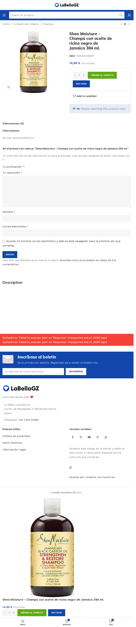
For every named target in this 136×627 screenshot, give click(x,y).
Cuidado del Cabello (26, 24)
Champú (48, 24)
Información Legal (14, 449)
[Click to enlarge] (8, 87)
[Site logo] (66, 4)
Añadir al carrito (102, 75)
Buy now (81, 84)
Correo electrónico (15, 226)
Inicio (5, 24)
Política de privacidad (16, 436)
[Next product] (129, 24)
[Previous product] (121, 24)
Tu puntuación (13, 166)
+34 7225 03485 (28, 419)
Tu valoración (12, 172)
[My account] (129, 15)
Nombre (8, 211)
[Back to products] (125, 24)
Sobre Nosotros (12, 442)
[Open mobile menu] (4, 15)
